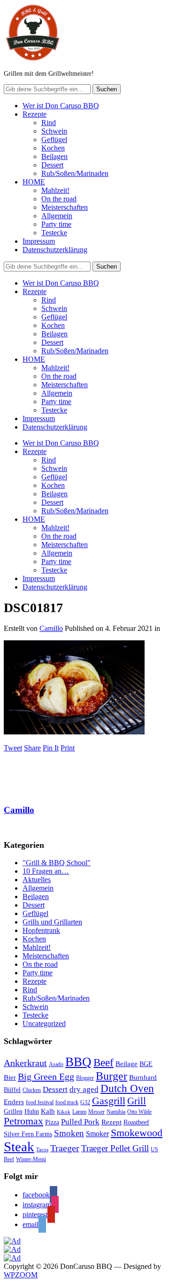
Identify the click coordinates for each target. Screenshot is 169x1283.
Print (68, 748)
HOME (34, 182)
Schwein (54, 131)
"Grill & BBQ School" (57, 863)
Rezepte (34, 114)
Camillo (51, 628)
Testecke (54, 233)
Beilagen (54, 156)
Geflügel (54, 139)
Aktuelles (37, 880)
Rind (48, 123)
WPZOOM (21, 1275)
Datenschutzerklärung (55, 250)
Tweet (13, 748)
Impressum (39, 241)
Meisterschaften (64, 207)
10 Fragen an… (46, 871)
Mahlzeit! (55, 190)
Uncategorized (44, 1024)
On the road (59, 199)
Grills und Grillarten (52, 922)
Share (32, 748)
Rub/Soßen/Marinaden (74, 173)
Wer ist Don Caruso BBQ (61, 106)
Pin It (51, 748)
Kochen (53, 148)
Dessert (52, 165)
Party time (56, 224)
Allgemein (56, 216)
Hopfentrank (41, 930)
